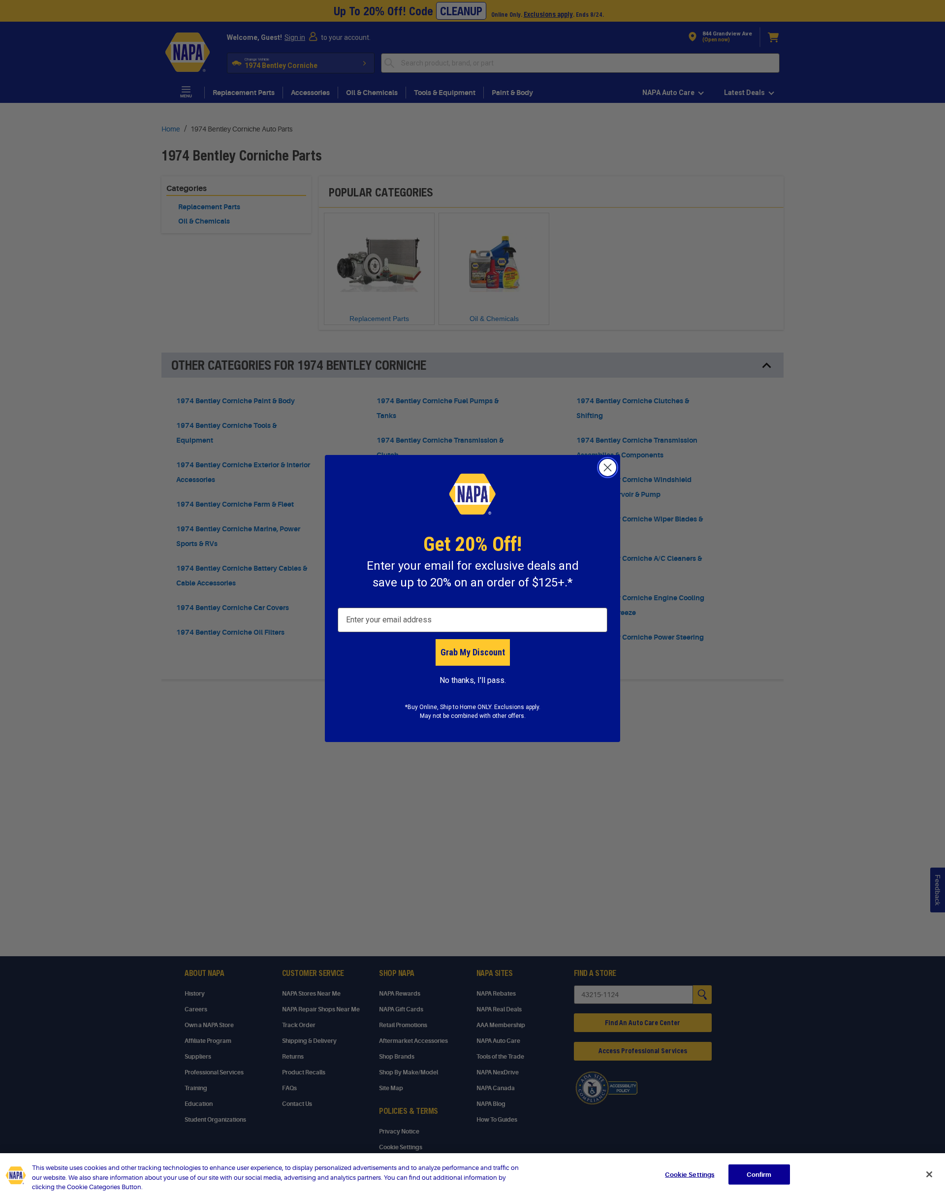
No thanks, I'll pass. (473, 680)
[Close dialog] (607, 467)
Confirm (759, 1174)
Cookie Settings (689, 1174)
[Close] (929, 1174)
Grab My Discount (473, 652)
